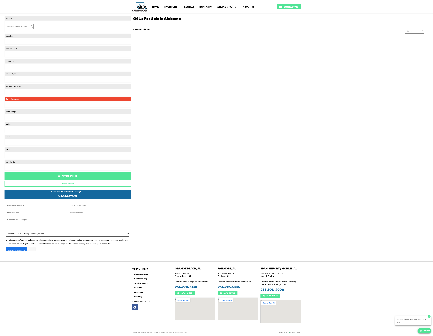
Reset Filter (67, 184)
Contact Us (290, 6)
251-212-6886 (229, 287)
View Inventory (141, 274)
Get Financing (140, 279)
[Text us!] (424, 331)
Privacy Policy (295, 332)
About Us (138, 288)
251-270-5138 (186, 287)
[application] (178, 7)
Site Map (138, 297)
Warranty (138, 292)
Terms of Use (283, 332)
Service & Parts (141, 283)
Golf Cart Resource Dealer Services (159, 332)
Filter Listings (69, 176)
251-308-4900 (272, 290)
